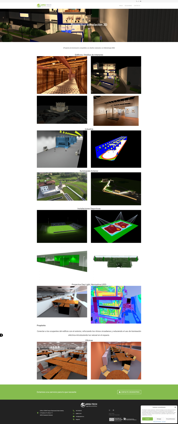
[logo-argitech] (44, 5)
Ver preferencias (170, 419)
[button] (175, 407)
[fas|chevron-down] (89, 29)
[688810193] (74, 413)
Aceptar (147, 419)
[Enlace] (136, 1)
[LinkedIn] (113, 410)
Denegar (159, 419)
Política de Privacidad (157, 421)
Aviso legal (164, 421)
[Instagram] (109, 410)
